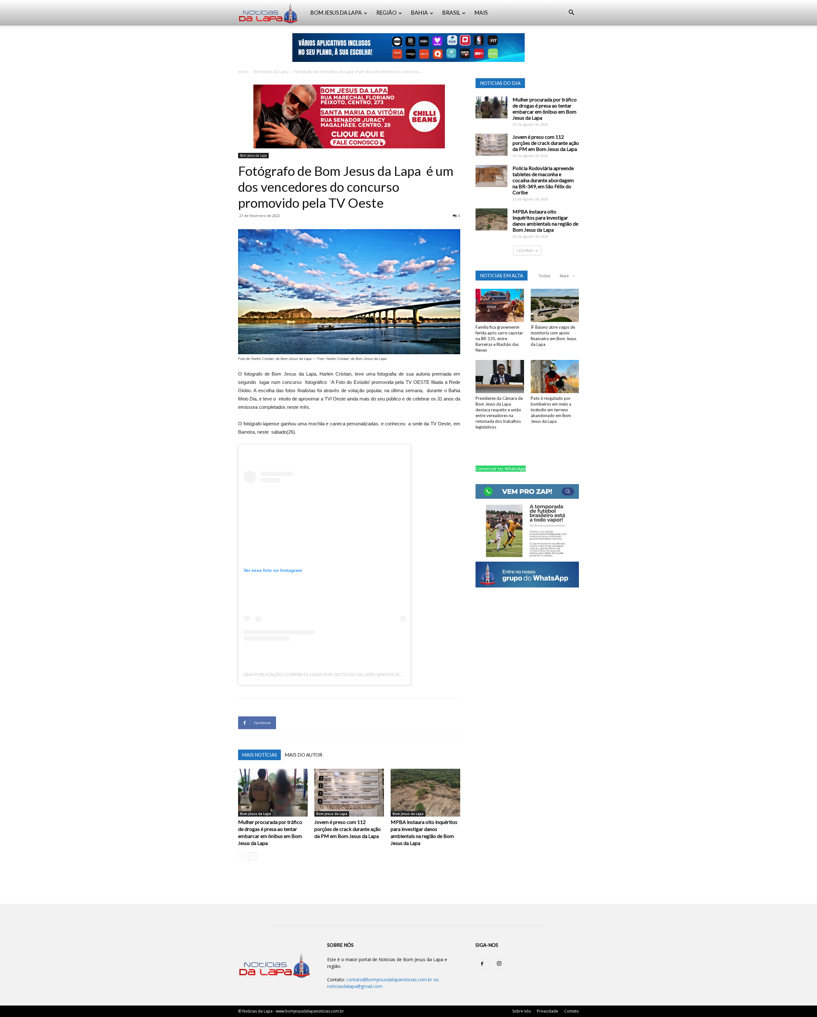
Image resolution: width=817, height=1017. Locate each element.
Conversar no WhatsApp (501, 469)
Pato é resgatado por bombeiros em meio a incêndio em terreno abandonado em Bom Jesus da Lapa (551, 410)
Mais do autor (303, 755)
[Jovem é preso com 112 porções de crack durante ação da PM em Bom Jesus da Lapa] (349, 793)
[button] (571, 13)
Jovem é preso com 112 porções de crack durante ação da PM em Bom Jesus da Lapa (347, 829)
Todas (544, 275)
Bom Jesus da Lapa (271, 71)
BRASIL (451, 12)
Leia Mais (525, 250)
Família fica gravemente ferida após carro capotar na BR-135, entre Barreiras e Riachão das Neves (499, 339)
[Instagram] (499, 964)
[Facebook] (482, 964)
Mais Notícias (259, 755)
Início (243, 71)
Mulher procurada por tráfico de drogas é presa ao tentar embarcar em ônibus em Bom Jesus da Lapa (545, 108)
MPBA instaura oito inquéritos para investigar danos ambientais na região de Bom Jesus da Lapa (545, 220)
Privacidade (547, 1011)
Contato (571, 1011)
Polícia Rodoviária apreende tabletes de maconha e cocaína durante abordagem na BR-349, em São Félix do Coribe (543, 180)
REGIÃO (386, 12)
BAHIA (419, 12)
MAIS (481, 12)
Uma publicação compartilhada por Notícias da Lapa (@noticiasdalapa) (332, 674)
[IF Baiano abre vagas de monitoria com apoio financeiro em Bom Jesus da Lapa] (555, 305)
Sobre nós (521, 1011)
